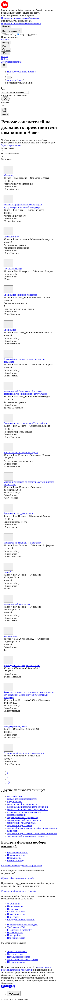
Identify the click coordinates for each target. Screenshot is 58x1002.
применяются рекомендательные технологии (26, 968)
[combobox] (15, 92)
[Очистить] (5, 98)
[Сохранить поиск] (4, 110)
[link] (6, 50)
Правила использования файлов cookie (21, 23)
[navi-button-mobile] (4, 65)
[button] (4, 56)
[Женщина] (8, 231)
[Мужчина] (8, 170)
